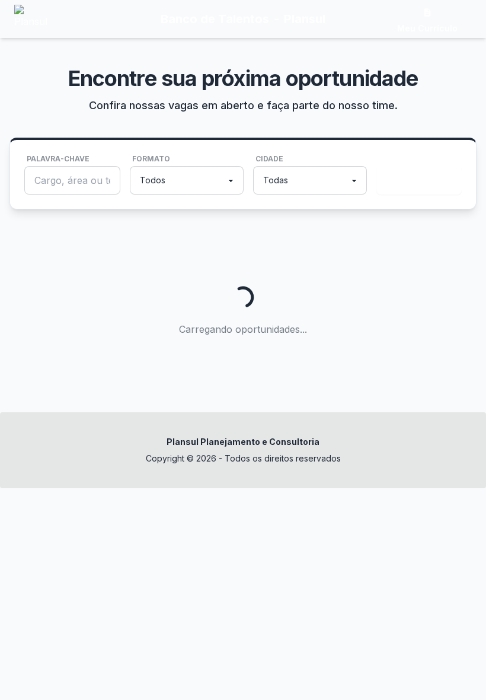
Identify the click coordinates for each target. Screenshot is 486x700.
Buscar (416, 180)
